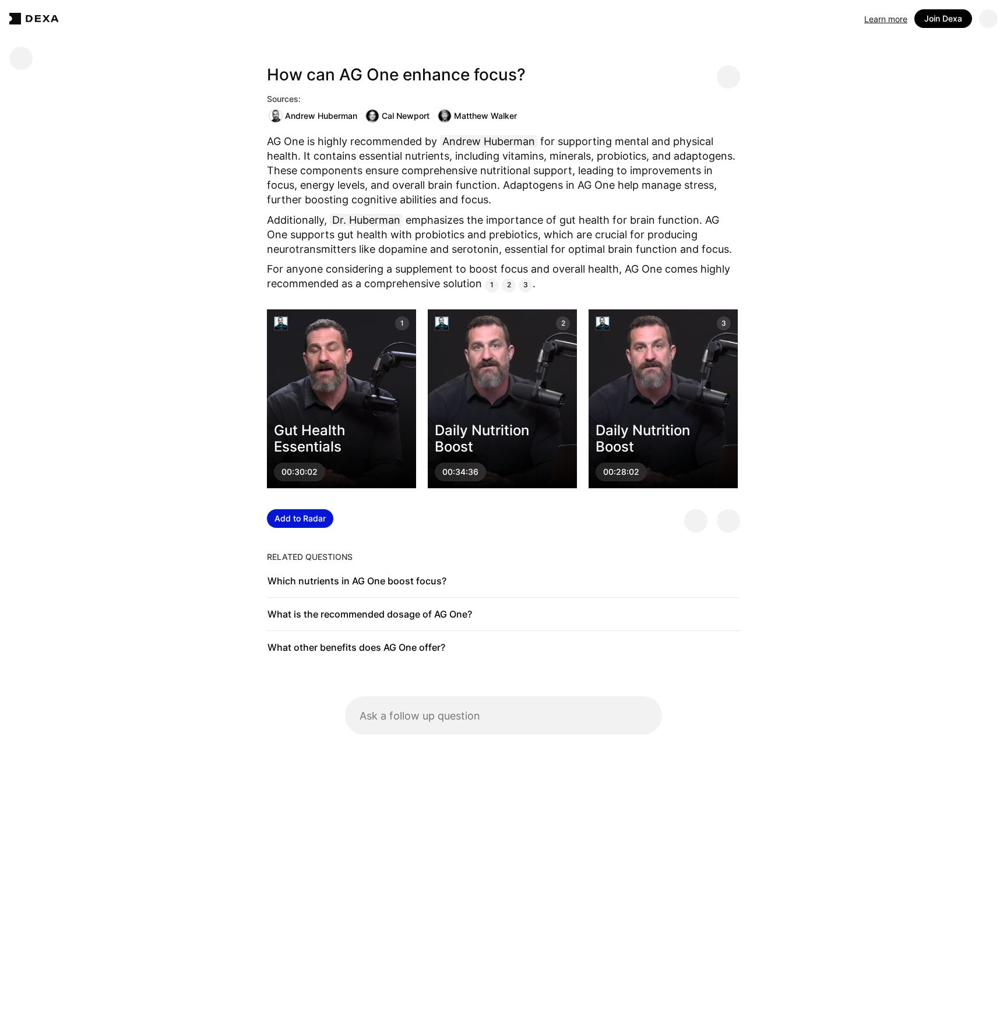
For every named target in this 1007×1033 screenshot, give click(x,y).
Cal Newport (405, 116)
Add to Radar (300, 518)
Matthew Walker (485, 116)
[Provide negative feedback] (728, 521)
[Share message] (728, 77)
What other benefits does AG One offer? (356, 647)
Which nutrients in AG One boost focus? (356, 581)
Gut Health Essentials (309, 438)
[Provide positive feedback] (695, 521)
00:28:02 (621, 472)
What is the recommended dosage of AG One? (369, 614)
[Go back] (21, 58)
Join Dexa (943, 18)
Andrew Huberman (321, 116)
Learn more (885, 19)
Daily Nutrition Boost (482, 438)
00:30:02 (299, 472)
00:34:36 (460, 472)
